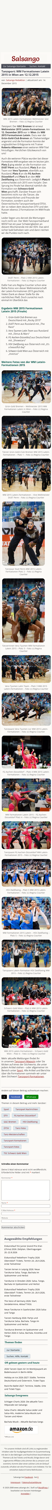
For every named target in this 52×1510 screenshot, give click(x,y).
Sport (20, 1070)
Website (4, 1218)
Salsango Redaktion (15, 80)
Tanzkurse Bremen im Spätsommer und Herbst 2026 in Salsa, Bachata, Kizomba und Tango (25, 1332)
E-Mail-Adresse (8, 1210)
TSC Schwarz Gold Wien (15, 1153)
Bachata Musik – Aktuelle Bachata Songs (23, 1421)
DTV (6, 1115)
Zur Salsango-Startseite (14, 66)
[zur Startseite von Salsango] (25, 58)
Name (4, 1203)
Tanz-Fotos (20, 1128)
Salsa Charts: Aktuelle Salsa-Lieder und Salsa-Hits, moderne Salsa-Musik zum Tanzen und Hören (23, 1413)
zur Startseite (13, 1350)
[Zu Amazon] (21, 1433)
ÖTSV (6, 1128)
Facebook (29, 1477)
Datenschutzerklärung (31, 1482)
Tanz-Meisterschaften (14, 1134)
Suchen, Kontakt (37, 66)
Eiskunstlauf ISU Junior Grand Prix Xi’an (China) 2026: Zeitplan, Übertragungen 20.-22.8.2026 (23, 1249)
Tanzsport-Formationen (31, 1076)
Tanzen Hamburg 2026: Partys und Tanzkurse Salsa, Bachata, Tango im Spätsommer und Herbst (21, 1321)
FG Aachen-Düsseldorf (25, 1115)
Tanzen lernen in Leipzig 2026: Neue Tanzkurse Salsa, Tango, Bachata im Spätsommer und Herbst (22, 1272)
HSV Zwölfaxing (30, 1121)
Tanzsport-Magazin (24, 1061)
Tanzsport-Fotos (11, 1146)
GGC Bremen (10, 1121)
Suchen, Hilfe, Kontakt (17, 1356)
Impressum (15, 1482)
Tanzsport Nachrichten (27, 1109)
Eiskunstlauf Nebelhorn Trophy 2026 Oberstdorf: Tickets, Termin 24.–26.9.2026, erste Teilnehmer (24, 1260)
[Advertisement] (26, 27)
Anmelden (25, 1493)
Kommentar (6, 1178)
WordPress (43, 1487)
